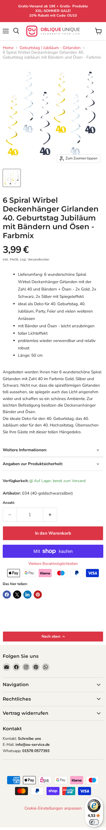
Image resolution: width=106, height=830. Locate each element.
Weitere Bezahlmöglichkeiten (53, 564)
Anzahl (8, 503)
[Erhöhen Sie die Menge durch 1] (50, 515)
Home (8, 48)
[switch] (94, 822)
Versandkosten (38, 259)
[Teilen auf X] (17, 594)
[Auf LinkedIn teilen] (27, 594)
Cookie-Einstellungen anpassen (53, 808)
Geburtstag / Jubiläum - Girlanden (50, 48)
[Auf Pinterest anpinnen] (38, 594)
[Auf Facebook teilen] (7, 594)
